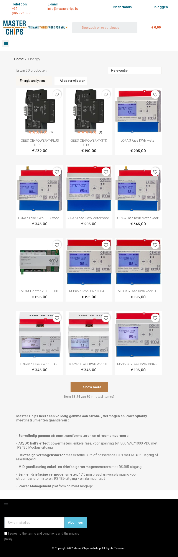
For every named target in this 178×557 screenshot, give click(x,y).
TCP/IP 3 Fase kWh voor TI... (89, 364)
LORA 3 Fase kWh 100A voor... (39, 218)
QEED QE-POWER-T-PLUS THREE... (40, 142)
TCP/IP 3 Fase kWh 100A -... (40, 364)
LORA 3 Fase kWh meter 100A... (138, 142)
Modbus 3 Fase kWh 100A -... (138, 364)
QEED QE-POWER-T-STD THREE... (89, 142)
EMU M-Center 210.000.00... (40, 291)
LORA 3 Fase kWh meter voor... (89, 218)
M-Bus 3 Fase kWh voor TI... (138, 291)
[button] (89, 387)
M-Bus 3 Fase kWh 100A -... (89, 291)
